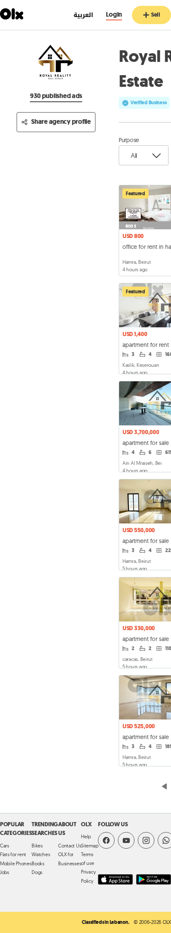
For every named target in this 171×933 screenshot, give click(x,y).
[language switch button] (79, 15)
